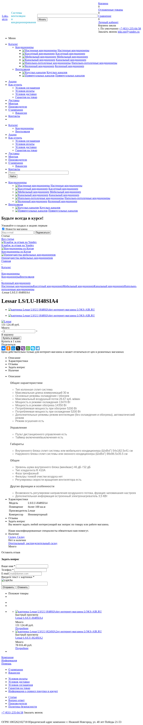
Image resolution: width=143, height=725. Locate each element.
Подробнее (21, 628)
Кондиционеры (24, 47)
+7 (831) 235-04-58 (130, 28)
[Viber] (23, 348)
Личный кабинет (108, 22)
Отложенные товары (110, 9)
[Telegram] (38, 348)
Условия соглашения (27, 87)
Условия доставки (26, 94)
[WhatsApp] (28, 348)
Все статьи (7, 239)
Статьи (12, 697)
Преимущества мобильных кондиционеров (27, 257)
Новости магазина (16, 229)
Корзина (103, 3)
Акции (12, 81)
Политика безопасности (22, 706)
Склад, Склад (16, 536)
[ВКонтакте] (3, 348)
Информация (9, 660)
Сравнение (104, 15)
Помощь (6, 663)
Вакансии (21, 112)
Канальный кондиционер (109, 286)
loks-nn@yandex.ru (129, 31)
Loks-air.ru (5, 17)
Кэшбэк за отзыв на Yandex (17, 245)
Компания (7, 657)
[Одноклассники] (8, 348)
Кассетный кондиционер (48, 286)
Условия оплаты (25, 90)
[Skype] (33, 348)
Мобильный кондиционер (78, 286)
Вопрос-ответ (16, 700)
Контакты (14, 116)
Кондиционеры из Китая (16, 251)
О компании (15, 109)
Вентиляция (22, 69)
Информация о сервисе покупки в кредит (33, 691)
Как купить (15, 84)
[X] (18, 348)
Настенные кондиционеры (17, 286)
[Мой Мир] (13, 348)
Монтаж (13, 103)
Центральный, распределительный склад (32, 543)
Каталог (13, 44)
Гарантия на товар (26, 97)
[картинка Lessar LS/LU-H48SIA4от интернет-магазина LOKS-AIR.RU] (51, 309)
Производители (17, 106)
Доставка (13, 100)
